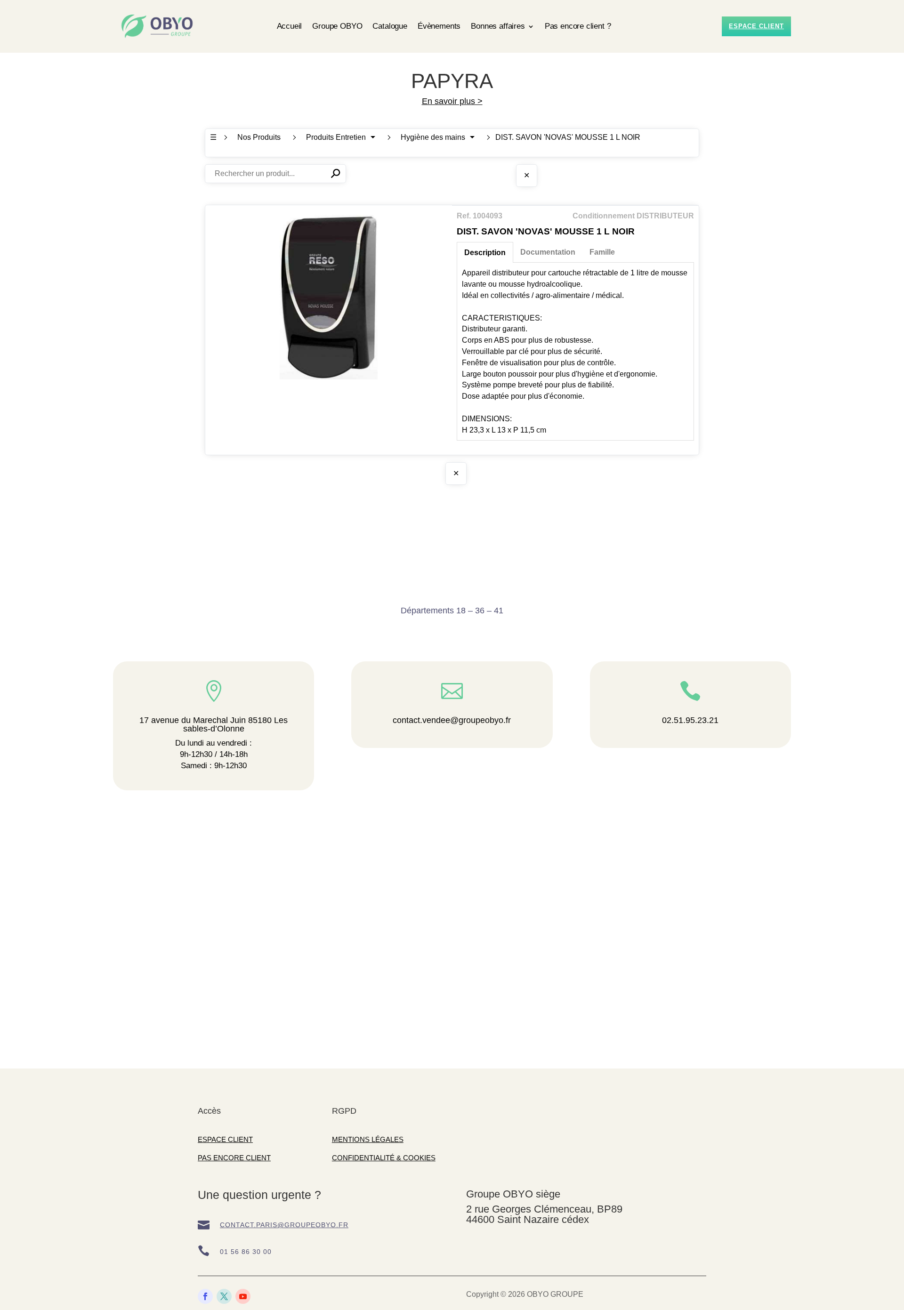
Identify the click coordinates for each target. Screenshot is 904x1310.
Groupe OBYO (337, 26)
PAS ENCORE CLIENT (234, 1158)
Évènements (439, 26)
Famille (602, 252)
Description (485, 253)
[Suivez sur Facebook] (205, 1296)
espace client (756, 26)
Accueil (289, 26)
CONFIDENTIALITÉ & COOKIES (384, 1158)
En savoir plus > (452, 101)
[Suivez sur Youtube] (242, 1296)
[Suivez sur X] (224, 1296)
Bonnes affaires (498, 26)
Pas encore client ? (578, 26)
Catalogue (389, 26)
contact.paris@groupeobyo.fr (284, 1225)
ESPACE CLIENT (225, 1139)
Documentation (547, 252)
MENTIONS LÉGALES (368, 1139)
